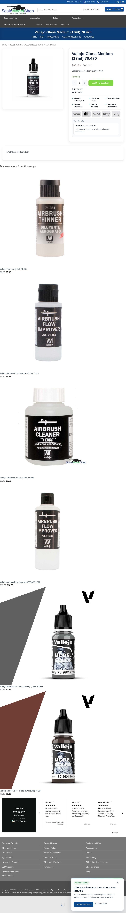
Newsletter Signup (10, 862)
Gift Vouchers (8, 867)
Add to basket (101, 83)
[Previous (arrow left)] (2, 908)
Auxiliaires (89, 37)
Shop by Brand (92, 867)
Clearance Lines (9, 848)
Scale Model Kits (10, 18)
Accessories (35, 18)
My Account (7, 857)
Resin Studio (7, 876)
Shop (42, 37)
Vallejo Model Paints (71, 37)
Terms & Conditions (52, 853)
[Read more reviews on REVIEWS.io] (19, 821)
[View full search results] (39, 6)
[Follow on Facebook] (116, 2)
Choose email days (84, 904)
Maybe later (101, 904)
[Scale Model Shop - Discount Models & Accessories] (18, 9)
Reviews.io (49, 867)
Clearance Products (52, 862)
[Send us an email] (123, 2)
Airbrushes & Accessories (97, 862)
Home (34, 37)
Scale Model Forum (10, 872)
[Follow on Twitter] (120, 2)
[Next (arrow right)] (9, 908)
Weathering (76, 18)
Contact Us (7, 853)
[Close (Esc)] (24, 898)
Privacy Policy (50, 848)
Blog (88, 872)
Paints (55, 18)
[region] (80, 813)
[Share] (16, 898)
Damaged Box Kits (10, 843)
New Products (51, 24)
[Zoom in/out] (2, 898)
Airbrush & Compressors (13, 24)
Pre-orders (65, 24)
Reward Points (50, 843)
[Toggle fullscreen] (9, 898)
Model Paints (53, 37)
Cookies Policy (50, 857)
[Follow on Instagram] (118, 2)
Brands (39, 24)
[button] (40, 813)
